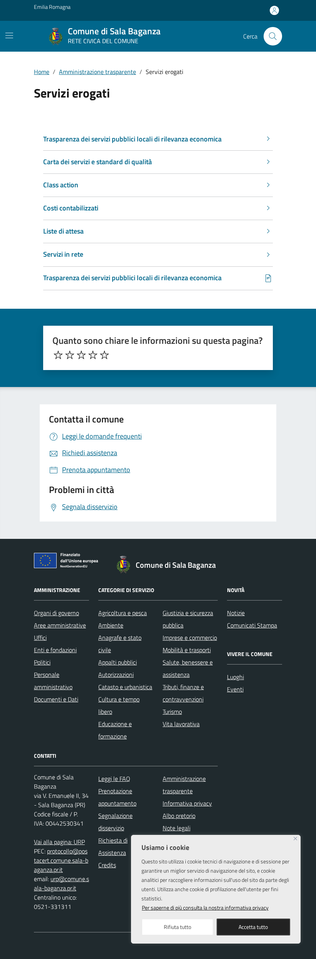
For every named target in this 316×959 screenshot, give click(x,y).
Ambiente (110, 625)
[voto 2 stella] (70, 355)
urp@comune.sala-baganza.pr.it (61, 883)
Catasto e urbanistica (125, 686)
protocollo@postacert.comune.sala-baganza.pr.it (61, 860)
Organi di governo (56, 612)
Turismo (172, 711)
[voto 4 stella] (93, 355)
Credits (107, 865)
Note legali (176, 828)
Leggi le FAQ (114, 778)
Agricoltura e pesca (122, 612)
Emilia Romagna (52, 7)
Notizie (236, 612)
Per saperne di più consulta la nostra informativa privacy (205, 907)
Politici (42, 662)
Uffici (40, 637)
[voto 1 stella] (58, 355)
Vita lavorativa (181, 724)
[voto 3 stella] (81, 355)
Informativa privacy (187, 803)
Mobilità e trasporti (187, 649)
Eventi (235, 689)
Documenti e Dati (56, 699)
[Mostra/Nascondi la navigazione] (9, 35)
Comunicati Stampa (252, 625)
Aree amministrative (60, 625)
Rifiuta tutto (177, 927)
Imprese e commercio (190, 637)
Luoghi (235, 676)
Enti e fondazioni (55, 649)
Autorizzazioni (116, 674)
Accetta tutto (253, 927)
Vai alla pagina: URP (59, 841)
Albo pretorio (179, 815)
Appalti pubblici (117, 662)
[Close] (295, 838)
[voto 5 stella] (104, 355)
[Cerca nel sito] (273, 36)
